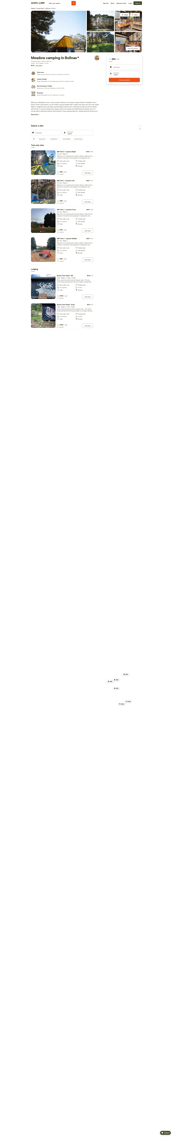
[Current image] (40, 173)
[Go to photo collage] (58, 31)
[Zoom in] (139, 126)
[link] (62, 162)
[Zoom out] (139, 129)
